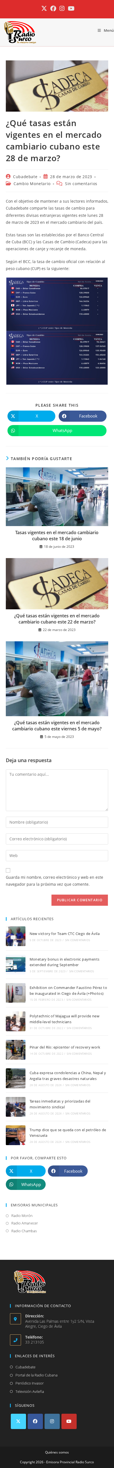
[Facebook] (35, 1421)
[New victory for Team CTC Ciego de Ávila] (15, 936)
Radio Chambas (24, 1230)
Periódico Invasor (29, 1383)
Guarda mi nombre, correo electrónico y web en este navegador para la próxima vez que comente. (54, 881)
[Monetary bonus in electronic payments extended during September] (15, 964)
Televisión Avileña (29, 1391)
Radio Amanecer (24, 1223)
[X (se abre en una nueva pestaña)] (44, 8)
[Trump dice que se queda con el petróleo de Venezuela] (15, 1135)
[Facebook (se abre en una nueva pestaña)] (53, 8)
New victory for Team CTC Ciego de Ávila (65, 933)
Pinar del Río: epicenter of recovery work (65, 1047)
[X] (18, 1421)
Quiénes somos (57, 1452)
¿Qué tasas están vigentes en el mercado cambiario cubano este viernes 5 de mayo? (57, 726)
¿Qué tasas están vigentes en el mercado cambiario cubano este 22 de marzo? (57, 619)
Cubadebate (25, 176)
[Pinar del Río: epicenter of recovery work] (15, 1050)
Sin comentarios (81, 183)
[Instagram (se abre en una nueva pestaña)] (62, 8)
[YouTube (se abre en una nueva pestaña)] (70, 8)
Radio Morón (22, 1215)
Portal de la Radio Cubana (36, 1375)
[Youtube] (69, 1421)
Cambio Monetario (32, 183)
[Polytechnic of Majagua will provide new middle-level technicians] (15, 1021)
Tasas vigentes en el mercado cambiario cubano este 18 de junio (57, 535)
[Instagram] (52, 1421)
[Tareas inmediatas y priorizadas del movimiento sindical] (15, 1107)
